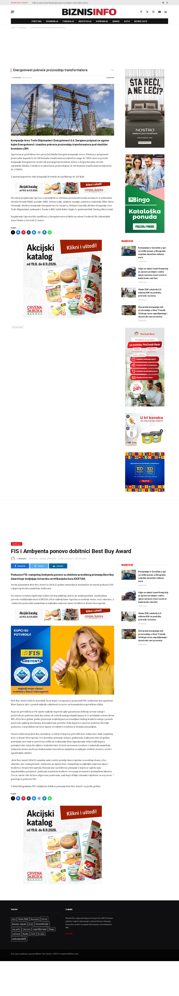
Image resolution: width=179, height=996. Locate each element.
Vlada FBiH (23, 919)
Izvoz (44, 918)
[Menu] (12, 12)
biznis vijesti (19, 924)
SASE (33, 934)
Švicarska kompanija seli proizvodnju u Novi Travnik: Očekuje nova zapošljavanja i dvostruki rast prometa (152, 312)
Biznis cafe (140, 21)
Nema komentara (67, 559)
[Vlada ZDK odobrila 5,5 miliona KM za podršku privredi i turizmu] (128, 293)
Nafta (14, 919)
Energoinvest (17, 327)
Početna (37, 21)
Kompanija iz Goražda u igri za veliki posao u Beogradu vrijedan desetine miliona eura (152, 252)
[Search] (163, 2)
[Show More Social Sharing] (70, 565)
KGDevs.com (73, 954)
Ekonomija (52, 21)
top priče (16, 929)
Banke (116, 21)
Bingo (51, 929)
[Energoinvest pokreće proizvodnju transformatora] (62, 110)
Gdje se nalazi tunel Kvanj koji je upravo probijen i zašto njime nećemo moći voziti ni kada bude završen (153, 273)
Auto (127, 21)
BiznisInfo (17, 78)
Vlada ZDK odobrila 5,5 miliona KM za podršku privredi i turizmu (58, 3)
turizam (16, 933)
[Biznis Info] (89, 12)
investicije (42, 924)
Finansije (68, 21)
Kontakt (69, 933)
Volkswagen (27, 929)
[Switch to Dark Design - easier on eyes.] (167, 3)
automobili (19, 939)
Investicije (85, 21)
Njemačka (35, 919)
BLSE (31, 924)
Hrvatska (41, 934)
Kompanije (102, 21)
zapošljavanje (40, 929)
